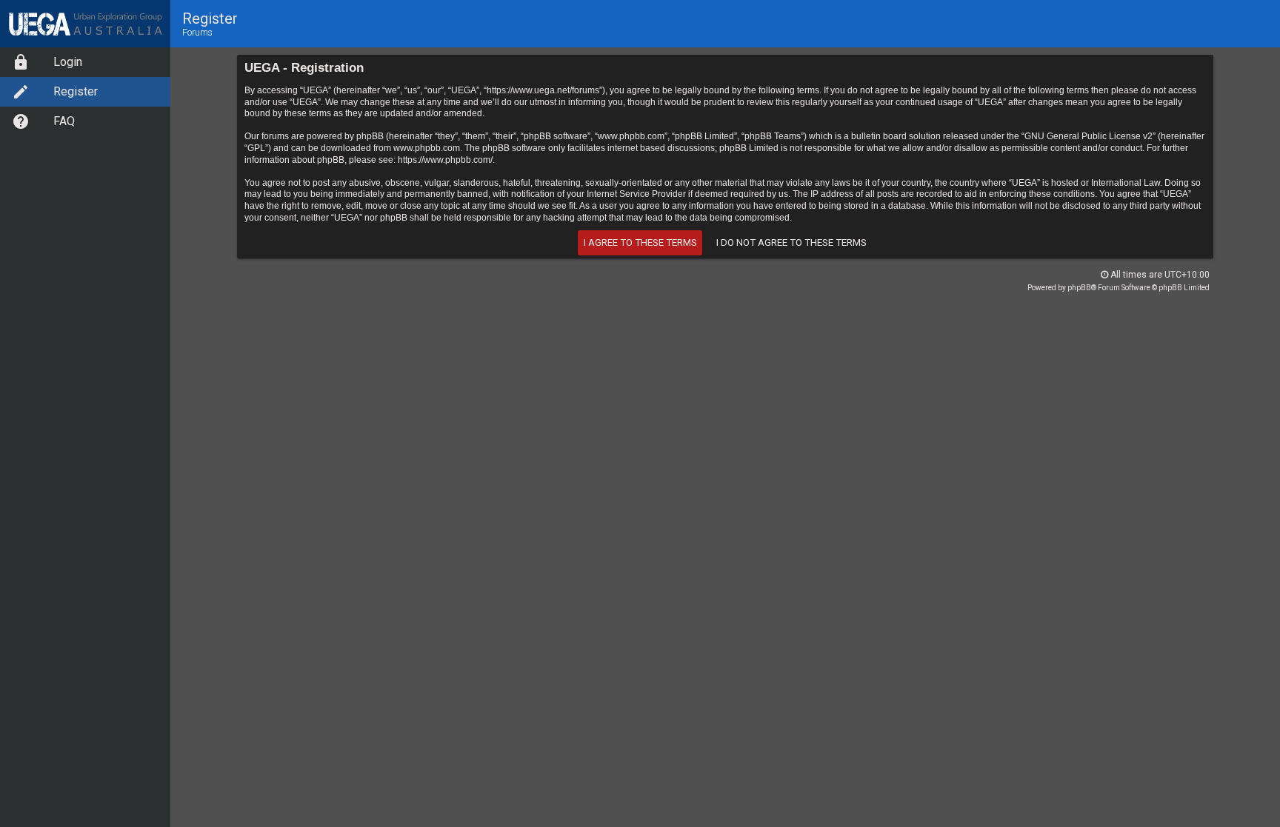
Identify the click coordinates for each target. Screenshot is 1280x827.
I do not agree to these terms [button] (791, 242)
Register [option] (75, 91)
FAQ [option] (64, 121)
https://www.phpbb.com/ (445, 160)
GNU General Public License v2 (1088, 136)
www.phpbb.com (426, 148)
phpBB (1079, 288)
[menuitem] (85, 62)
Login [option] (67, 62)
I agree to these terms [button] (640, 242)
